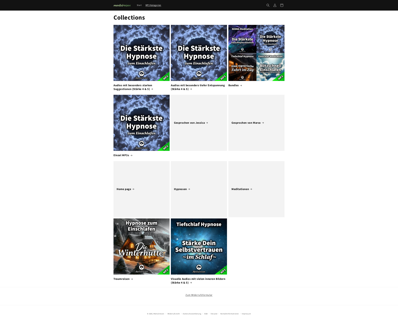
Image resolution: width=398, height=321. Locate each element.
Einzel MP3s (121, 155)
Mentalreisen (158, 314)
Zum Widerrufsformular (199, 295)
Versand (214, 314)
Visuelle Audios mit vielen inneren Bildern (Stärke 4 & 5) (198, 280)
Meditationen (240, 189)
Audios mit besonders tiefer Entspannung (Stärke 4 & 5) (198, 87)
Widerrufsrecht (174, 314)
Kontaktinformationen (229, 314)
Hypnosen (180, 189)
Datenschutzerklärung (192, 314)
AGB (206, 314)
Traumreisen (121, 279)
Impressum (246, 314)
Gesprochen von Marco (246, 123)
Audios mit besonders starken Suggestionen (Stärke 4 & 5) (132, 87)
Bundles (233, 85)
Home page (124, 189)
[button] (268, 5)
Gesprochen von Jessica (189, 123)
